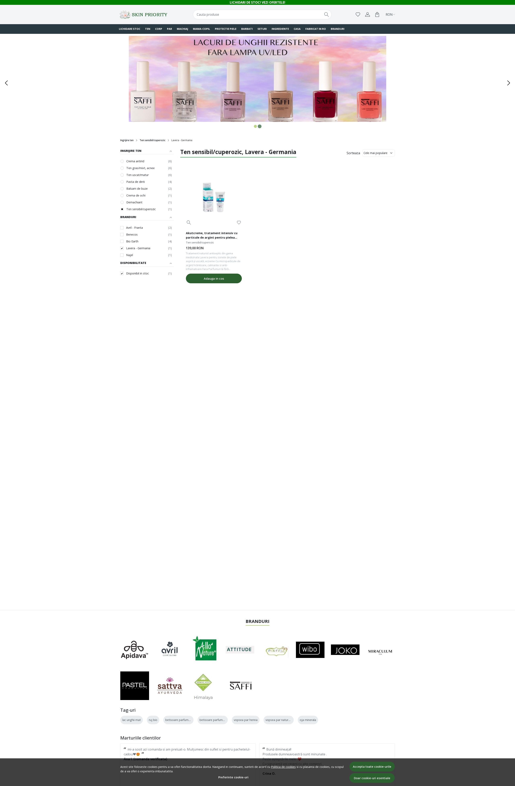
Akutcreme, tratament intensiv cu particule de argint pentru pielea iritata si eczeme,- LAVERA (211, 236)
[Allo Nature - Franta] (205, 649)
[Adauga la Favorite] (239, 222)
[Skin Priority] (144, 14)
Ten (147, 29)
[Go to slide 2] (259, 126)
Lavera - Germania (138, 248)
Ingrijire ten (127, 140)
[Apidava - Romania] (134, 650)
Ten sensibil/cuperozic (152, 140)
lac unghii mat (131, 720)
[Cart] (377, 14)
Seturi (262, 29)
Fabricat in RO (315, 29)
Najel (129, 255)
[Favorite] (357, 14)
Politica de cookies (283, 767)
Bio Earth (132, 241)
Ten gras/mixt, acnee (140, 168)
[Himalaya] (203, 686)
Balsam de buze (137, 188)
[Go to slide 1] (255, 126)
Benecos (132, 234)
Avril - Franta (134, 228)
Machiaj (182, 29)
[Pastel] (134, 685)
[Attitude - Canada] (240, 650)
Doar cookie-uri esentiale (372, 778)
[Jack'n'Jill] (274, 649)
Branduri (337, 29)
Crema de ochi (135, 195)
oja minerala (308, 720)
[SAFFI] (240, 686)
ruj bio (153, 720)
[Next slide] (508, 83)
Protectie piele (225, 29)
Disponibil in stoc (137, 273)
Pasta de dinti (135, 182)
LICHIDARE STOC (129, 29)
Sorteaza (353, 153)
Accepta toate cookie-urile (372, 766)
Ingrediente (280, 29)
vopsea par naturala (279, 720)
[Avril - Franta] (170, 649)
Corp (158, 29)
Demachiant (134, 202)
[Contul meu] (367, 14)
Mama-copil (201, 29)
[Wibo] (310, 650)
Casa (297, 29)
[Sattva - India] (170, 685)
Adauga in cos (214, 278)
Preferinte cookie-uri (233, 777)
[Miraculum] (380, 649)
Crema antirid (135, 161)
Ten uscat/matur (137, 175)
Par (169, 29)
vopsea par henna (246, 720)
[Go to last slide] (6, 83)
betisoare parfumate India (182, 720)
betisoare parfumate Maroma (219, 720)
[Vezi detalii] (189, 222)
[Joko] (345, 649)
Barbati (247, 29)
